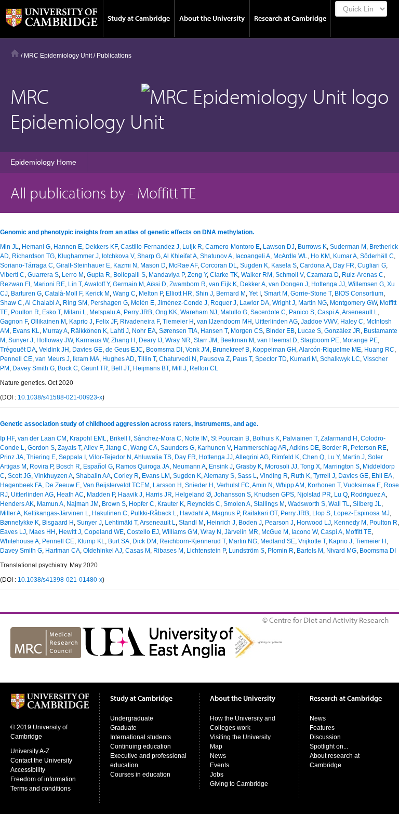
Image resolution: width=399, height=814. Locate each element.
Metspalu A (105, 312)
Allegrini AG (252, 457)
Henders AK (17, 504)
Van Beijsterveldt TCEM (116, 485)
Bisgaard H (58, 522)
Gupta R (98, 274)
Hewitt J (70, 532)
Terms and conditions (40, 788)
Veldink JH (54, 349)
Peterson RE (369, 447)
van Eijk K (223, 284)
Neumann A (189, 466)
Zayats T (69, 447)
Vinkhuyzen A (53, 475)
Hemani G (36, 246)
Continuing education (140, 746)
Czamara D (323, 274)
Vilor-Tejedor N (110, 457)
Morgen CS (247, 331)
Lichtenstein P (206, 550)
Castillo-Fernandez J (150, 246)
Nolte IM (196, 438)
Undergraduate (131, 718)
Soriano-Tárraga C (26, 265)
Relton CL (204, 368)
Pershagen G (109, 302)
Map (216, 746)
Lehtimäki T (121, 522)
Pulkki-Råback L (153, 513)
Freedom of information (43, 779)
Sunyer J (20, 340)
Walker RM (256, 274)
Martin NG (312, 302)
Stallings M (269, 504)
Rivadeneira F (139, 321)
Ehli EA (381, 475)
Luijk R (192, 246)
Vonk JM (197, 349)
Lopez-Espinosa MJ (362, 513)
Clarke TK (224, 274)
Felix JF (106, 321)
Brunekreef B (230, 349)
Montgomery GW (353, 302)
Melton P (151, 293)
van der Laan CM (42, 438)
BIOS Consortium (359, 293)
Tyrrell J (324, 475)
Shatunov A (216, 256)
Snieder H (199, 485)
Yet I (255, 293)
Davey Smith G (33, 368)
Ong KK (166, 312)
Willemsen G (366, 284)
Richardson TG (33, 256)
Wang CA (143, 447)
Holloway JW (54, 340)
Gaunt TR (94, 368)
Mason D (153, 265)
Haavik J (130, 494)
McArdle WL (290, 256)
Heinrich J (221, 522)
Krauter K (170, 504)
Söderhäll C (377, 256)
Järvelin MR (241, 532)
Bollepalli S (129, 274)
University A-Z (29, 751)
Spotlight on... (329, 746)
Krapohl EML (88, 438)
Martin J (353, 457)
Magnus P (226, 513)
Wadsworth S (306, 504)
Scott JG (19, 475)
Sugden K (254, 265)
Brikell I (120, 438)
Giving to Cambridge (239, 784)
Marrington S (341, 466)
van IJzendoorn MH (224, 321)
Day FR (343, 265)
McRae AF (183, 265)
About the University (212, 18)
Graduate (123, 727)
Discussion (325, 737)
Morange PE (360, 340)
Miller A (10, 513)
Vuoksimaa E (362, 485)
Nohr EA (144, 331)
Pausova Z (215, 359)
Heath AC (70, 494)
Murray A (55, 331)
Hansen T (214, 331)
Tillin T (147, 359)
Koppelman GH (274, 349)
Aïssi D (156, 284)
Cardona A (315, 265)
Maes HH (42, 532)
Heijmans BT (151, 368)
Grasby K (249, 466)
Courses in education (140, 774)
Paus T (242, 359)
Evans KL (25, 331)
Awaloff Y (97, 284)
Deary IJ (150, 340)
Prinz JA (11, 457)
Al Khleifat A (180, 256)
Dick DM (144, 541)
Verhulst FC (233, 485)
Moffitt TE (358, 532)
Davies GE (87, 349)
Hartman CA (62, 550)
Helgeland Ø (193, 494)
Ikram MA (86, 359)
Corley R (126, 475)
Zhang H (123, 340)
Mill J (179, 368)
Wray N (211, 532)
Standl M (191, 522)
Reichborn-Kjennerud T (192, 541)
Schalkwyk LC (340, 359)
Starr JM (205, 340)
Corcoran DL (219, 265)
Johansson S (232, 494)
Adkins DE (304, 447)
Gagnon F (14, 321)
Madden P (101, 494)
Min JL (9, 246)
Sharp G (149, 256)
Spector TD (271, 359)
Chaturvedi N (177, 359)
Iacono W (304, 532)
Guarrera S (43, 274)
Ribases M (168, 550)
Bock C (68, 368)
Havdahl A (194, 513)
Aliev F (93, 447)
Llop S (321, 513)
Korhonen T (324, 485)
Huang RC (379, 349)
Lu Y (333, 457)
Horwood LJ (314, 522)
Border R (335, 447)
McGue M (274, 532)
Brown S (114, 504)
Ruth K (300, 475)
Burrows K (312, 246)
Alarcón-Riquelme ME (330, 349)
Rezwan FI (15, 284)
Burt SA (118, 541)
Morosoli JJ (281, 466)
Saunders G (177, 447)
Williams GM (179, 532)
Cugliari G (371, 265)
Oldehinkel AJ (102, 550)
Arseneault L (360, 312)
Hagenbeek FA (21, 485)
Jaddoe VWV (319, 321)
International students (140, 737)
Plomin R (281, 550)
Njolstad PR (314, 494)
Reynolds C (203, 504)
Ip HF (7, 438)
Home (14, 53)
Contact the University (41, 760)
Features (322, 727)
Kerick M (97, 293)
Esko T (51, 312)
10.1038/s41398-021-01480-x (60, 579)
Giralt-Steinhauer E (83, 265)
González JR (342, 331)
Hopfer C (141, 504)
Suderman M (348, 246)
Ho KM (320, 256)
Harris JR (158, 494)
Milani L (75, 312)
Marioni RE (49, 284)
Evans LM (156, 475)
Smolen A (236, 504)
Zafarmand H (339, 438)
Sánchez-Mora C (157, 438)
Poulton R (25, 312)
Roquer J (223, 302)
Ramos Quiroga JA (142, 466)
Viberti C (12, 274)
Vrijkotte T (312, 541)
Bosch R (68, 466)
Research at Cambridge (290, 18)
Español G (98, 466)
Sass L (247, 475)
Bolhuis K (266, 438)
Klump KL (91, 541)
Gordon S (41, 447)
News (218, 755)
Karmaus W (92, 340)
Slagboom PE (319, 340)
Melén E (142, 302)
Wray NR (178, 340)
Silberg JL (367, 504)
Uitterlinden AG (276, 321)
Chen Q (313, 457)
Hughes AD (118, 359)
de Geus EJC (124, 349)
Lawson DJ (279, 246)
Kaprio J (80, 321)
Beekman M (237, 340)
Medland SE (277, 541)
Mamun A (50, 504)
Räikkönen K (89, 331)
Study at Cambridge (139, 18)
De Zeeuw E (62, 485)
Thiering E (41, 457)
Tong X (310, 466)
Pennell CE (16, 359)
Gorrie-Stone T (310, 293)
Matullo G (233, 312)
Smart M (275, 293)
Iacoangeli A (252, 256)
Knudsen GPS (274, 494)
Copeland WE (104, 532)
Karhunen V (214, 447)
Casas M (137, 550)
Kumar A (345, 256)
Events (219, 765)
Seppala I (72, 457)
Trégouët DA (18, 349)
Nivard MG (341, 550)
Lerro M (73, 274)
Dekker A (252, 284)
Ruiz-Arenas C (362, 274)
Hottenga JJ (328, 284)
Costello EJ (143, 532)
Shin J (204, 293)
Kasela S (284, 265)
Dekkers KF (101, 246)
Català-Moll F (63, 293)
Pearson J (279, 522)
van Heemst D (277, 340)
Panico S (301, 312)
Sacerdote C (268, 312)
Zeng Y (197, 274)
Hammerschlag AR (260, 447)
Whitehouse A (19, 541)
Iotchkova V (118, 256)
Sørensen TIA (178, 331)
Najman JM (82, 504)
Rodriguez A (368, 494)
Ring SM (75, 302)
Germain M (128, 284)
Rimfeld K (285, 457)
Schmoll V (289, 274)
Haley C (351, 321)
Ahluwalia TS (152, 457)
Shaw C (11, 302)
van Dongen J (288, 284)
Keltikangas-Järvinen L (56, 513)
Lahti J (119, 331)
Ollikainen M (48, 321)
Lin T (75, 284)
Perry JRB (138, 312)
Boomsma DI (164, 349)
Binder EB (280, 331)
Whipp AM (290, 485)
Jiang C (116, 447)
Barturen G (26, 293)
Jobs (216, 774)
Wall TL (339, 504)
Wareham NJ (198, 312)
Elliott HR (179, 293)
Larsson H (167, 485)
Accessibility (27, 769)
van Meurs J (52, 359)
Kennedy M (350, 522)
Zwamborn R (187, 284)
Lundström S (246, 550)
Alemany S (219, 475)
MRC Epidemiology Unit (58, 55)
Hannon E (68, 246)
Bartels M (310, 550)
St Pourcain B (230, 438)
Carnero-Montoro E (232, 246)
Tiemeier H (178, 321)
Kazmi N (125, 265)
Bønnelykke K (19, 522)
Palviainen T (300, 438)
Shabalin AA (93, 475)
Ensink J (221, 466)
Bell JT (120, 368)
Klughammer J (78, 256)
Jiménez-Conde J (182, 302)
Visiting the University (240, 737)
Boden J (250, 522)
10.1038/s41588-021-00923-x (60, 397)
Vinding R (274, 475)
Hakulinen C (109, 513)
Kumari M (303, 359)
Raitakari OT (260, 513)
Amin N (262, 485)
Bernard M (231, 293)
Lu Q (341, 494)
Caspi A (328, 312)
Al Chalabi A (42, 302)
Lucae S (309, 331)
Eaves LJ (13, 532)
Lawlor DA (254, 302)
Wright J (283, 302)
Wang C (124, 293)
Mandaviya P (166, 274)
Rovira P (41, 466)
